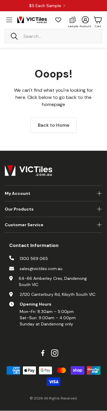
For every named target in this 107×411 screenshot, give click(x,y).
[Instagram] (54, 353)
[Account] (85, 19)
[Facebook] (42, 353)
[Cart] (97, 19)
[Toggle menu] (9, 19)
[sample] (72, 19)
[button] (53, 36)
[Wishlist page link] (58, 20)
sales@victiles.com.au (41, 268)
